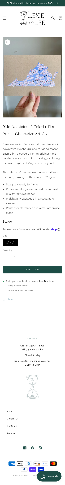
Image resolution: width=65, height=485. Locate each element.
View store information (20, 291)
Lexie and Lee (25, 476)
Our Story (12, 426)
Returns (11, 433)
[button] (4, 18)
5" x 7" (10, 242)
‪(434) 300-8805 (32, 365)
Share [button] (10, 299)
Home (10, 411)
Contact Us (13, 419)
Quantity (7, 250)
